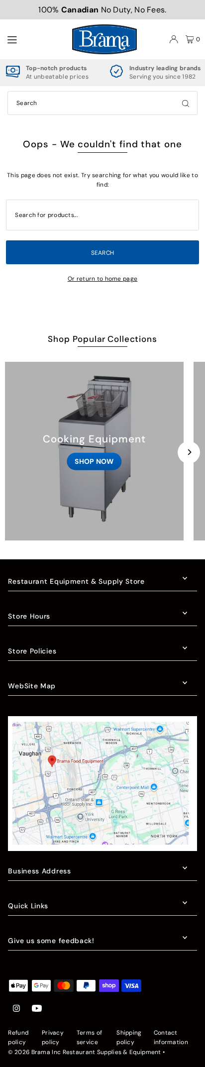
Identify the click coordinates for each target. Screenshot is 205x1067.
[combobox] (102, 103)
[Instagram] (16, 1009)
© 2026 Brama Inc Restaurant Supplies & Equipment (84, 1052)
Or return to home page (103, 279)
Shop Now (94, 461)
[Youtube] (37, 1009)
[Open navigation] (34, 39)
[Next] (189, 452)
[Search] (186, 103)
